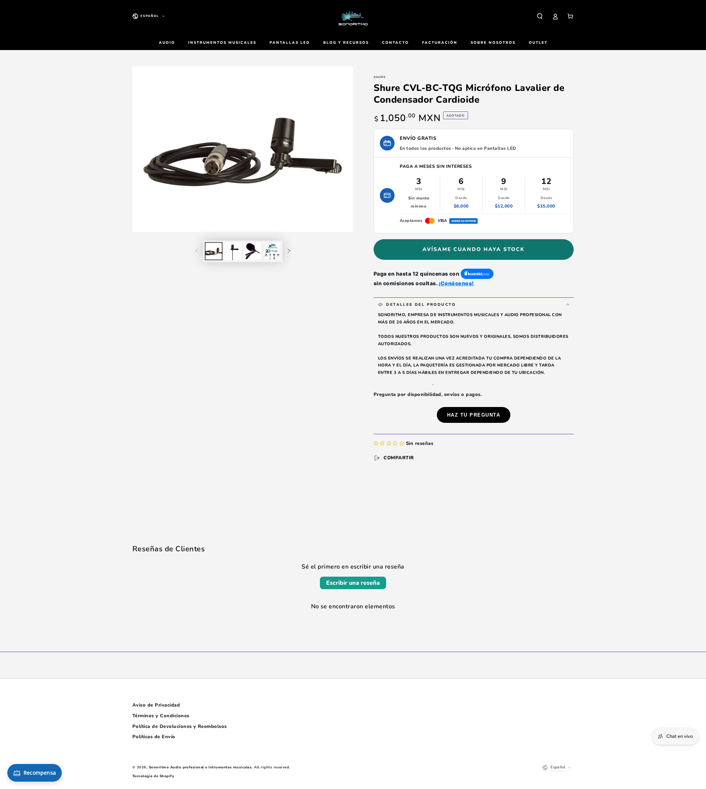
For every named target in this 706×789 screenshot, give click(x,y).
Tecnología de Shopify (153, 776)
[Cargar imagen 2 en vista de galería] (233, 251)
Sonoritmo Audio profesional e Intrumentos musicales (200, 767)
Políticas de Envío (153, 736)
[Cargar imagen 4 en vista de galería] (272, 251)
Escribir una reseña (353, 583)
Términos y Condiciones (160, 715)
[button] (540, 16)
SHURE (380, 77)
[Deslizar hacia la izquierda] (196, 251)
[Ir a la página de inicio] (353, 16)
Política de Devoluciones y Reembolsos (179, 726)
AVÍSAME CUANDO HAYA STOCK (473, 249)
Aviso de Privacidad (156, 705)
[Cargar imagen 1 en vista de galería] (213, 251)
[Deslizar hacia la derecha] (288, 251)
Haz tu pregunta (473, 415)
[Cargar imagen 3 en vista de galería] (252, 251)
